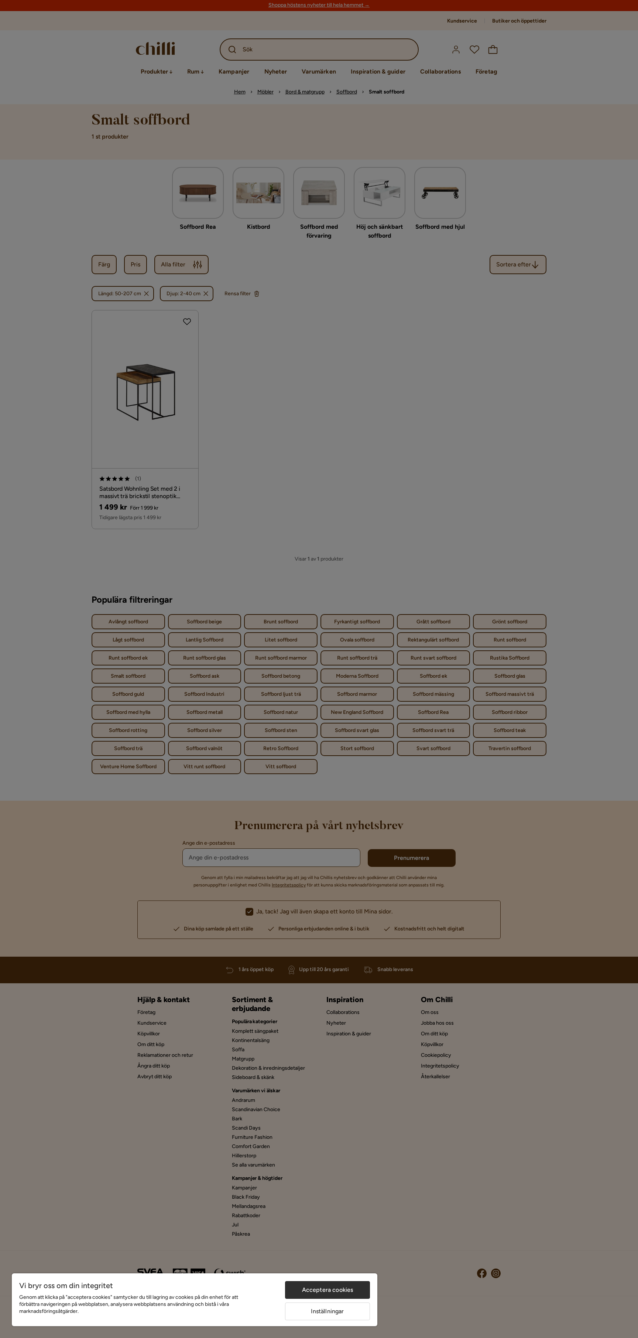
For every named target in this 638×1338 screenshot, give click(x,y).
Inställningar (327, 1311)
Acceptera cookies (327, 1289)
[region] (194, 1299)
